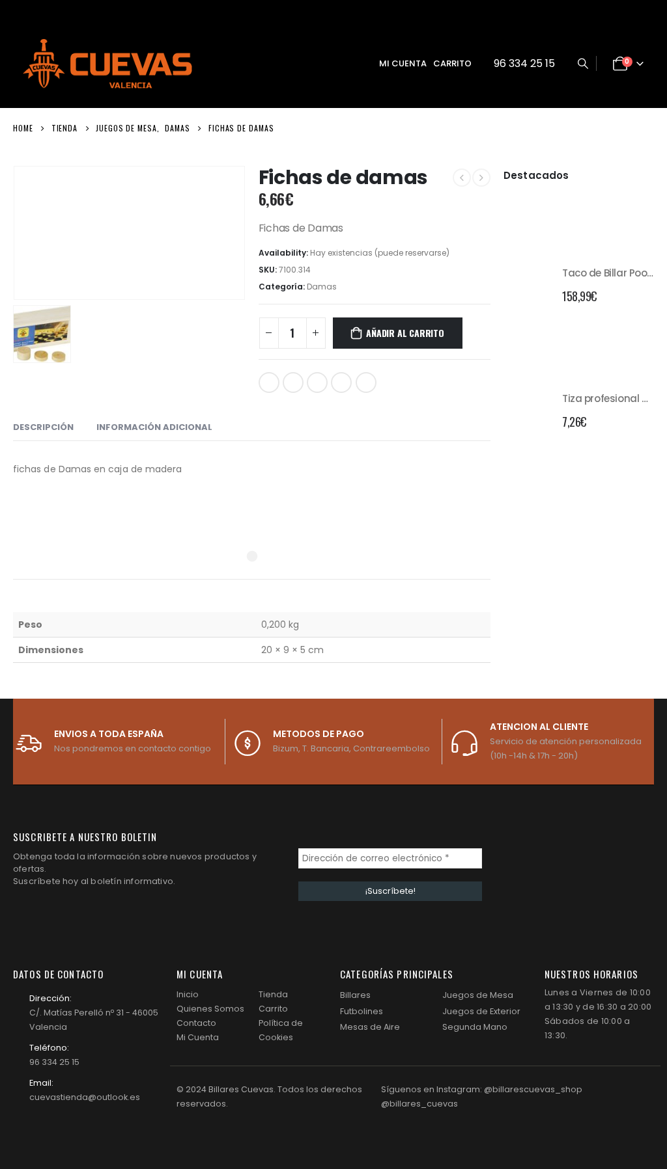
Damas (322, 286)
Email (366, 382)
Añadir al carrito (405, 333)
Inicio (188, 994)
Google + (341, 382)
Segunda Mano (474, 1026)
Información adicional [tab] (154, 427)
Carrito (452, 63)
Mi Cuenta (198, 1037)
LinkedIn (317, 382)
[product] (528, 283)
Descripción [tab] (43, 427)
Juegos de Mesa (477, 995)
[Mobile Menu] (344, 64)
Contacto (196, 1022)
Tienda (273, 994)
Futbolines (361, 1011)
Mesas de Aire (370, 1026)
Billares (355, 995)
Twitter (293, 382)
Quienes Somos (210, 1008)
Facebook (269, 382)
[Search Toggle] (582, 64)
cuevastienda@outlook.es (84, 1097)
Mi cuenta (403, 63)
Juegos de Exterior (481, 1011)
